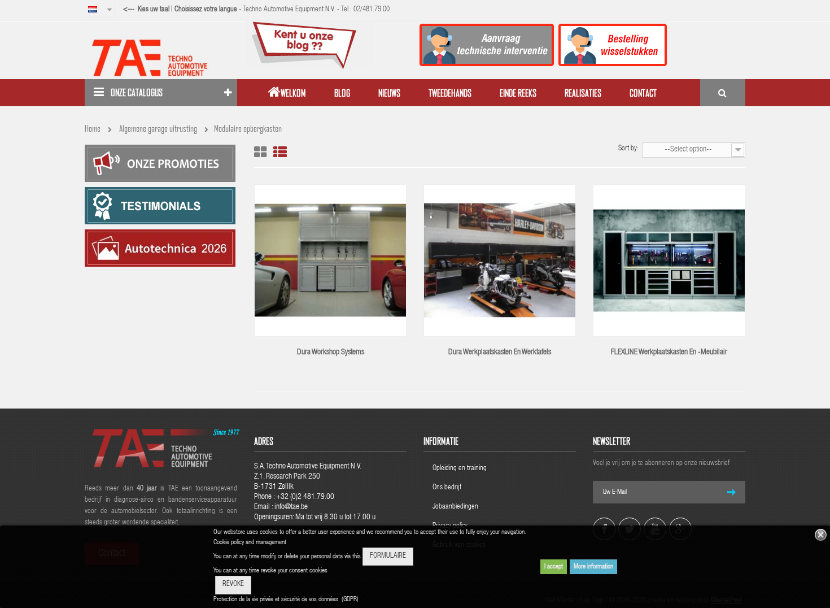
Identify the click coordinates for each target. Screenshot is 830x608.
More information (593, 566)
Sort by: (628, 149)
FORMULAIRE (388, 556)
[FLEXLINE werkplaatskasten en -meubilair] (669, 261)
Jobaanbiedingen (455, 507)
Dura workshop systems (330, 353)
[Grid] (260, 152)
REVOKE (233, 584)
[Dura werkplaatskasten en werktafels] (499, 261)
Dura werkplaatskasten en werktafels (499, 353)
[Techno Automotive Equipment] (161, 57)
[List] (280, 152)
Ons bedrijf (447, 488)
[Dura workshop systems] (330, 261)
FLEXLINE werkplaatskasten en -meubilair (669, 353)
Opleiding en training (460, 468)
